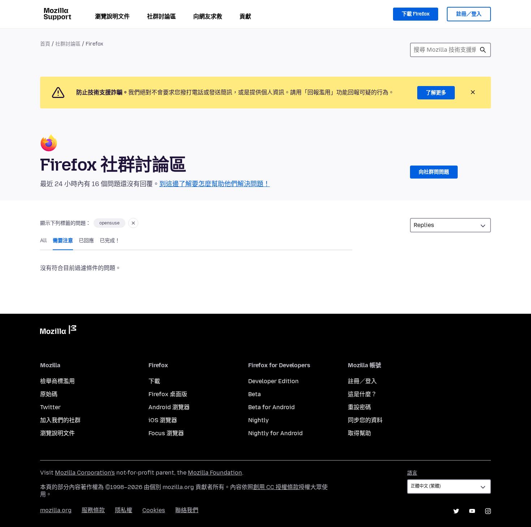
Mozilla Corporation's (85, 472)
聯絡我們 (186, 510)
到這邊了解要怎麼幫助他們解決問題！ (214, 184)
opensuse (109, 223)
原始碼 (48, 394)
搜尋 (483, 50)
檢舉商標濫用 (57, 381)
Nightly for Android (275, 433)
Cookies (153, 510)
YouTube (472, 511)
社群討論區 (161, 16)
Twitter (50, 407)
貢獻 (245, 16)
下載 (154, 381)
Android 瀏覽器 (169, 407)
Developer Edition (273, 381)
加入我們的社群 (60, 420)
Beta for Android (271, 407)
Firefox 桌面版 (167, 394)
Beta (254, 394)
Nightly (258, 420)
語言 (412, 473)
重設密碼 (359, 407)
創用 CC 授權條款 (276, 487)
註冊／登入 (469, 14)
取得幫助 (359, 433)
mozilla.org (56, 510)
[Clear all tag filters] (133, 223)
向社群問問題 (434, 172)
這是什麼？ (362, 394)
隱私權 (123, 510)
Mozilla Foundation (215, 472)
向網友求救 (207, 16)
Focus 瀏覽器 (166, 433)
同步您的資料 (365, 420)
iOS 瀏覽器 (162, 420)
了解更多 (436, 93)
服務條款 (93, 510)
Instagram (488, 511)
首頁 (45, 44)
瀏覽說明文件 (112, 16)
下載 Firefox (415, 14)
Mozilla (58, 331)
